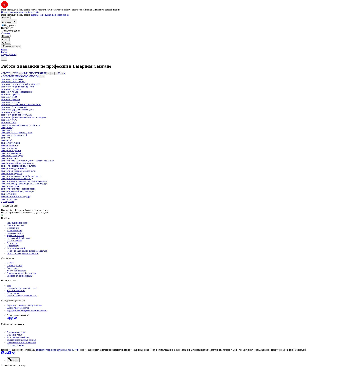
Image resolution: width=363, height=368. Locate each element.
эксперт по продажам (11, 173)
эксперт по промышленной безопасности (21, 176)
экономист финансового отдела (16, 115)
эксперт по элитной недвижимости (18, 189)
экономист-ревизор (10, 99)
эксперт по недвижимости (14, 168)
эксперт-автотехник (10, 143)
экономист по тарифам (12, 79)
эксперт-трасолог (9, 199)
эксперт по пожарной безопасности (18, 171)
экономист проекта (10, 94)
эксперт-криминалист (11, 153)
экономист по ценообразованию (16, 92)
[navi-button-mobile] (4, 58)
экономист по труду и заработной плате (20, 84)
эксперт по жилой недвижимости (17, 163)
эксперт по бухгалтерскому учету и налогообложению (27, 160)
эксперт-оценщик (9, 158)
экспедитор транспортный (14, 135)
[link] (6, 43)
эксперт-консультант (11, 150)
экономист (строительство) (14, 107)
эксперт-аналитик (9, 145)
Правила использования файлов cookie (50, 15)
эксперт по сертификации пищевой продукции (24, 181)
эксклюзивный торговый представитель (20, 125)
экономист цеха (8, 122)
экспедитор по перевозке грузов (16, 132)
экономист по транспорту (13, 81)
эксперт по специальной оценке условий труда (24, 183)
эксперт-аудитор (9, 148)
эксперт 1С (6, 140)
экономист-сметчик (10, 102)
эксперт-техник (8, 194)
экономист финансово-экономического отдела (23, 117)
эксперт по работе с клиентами (16, 178)
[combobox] (13, 359)
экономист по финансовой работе (17, 86)
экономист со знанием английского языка (21, 104)
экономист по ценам (11, 89)
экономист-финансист (12, 112)
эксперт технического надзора (15, 196)
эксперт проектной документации (17, 191)
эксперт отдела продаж (12, 155)
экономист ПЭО (9, 97)
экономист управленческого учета (17, 109)
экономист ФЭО (9, 120)
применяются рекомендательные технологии (57, 350)
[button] (4, 49)
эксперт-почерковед (10, 186)
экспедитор (6, 130)
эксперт (5, 138)
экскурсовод (7, 127)
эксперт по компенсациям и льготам (18, 166)
